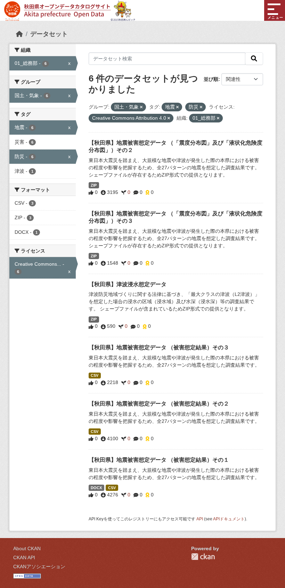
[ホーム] (19, 34)
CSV (94, 375)
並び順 (211, 79)
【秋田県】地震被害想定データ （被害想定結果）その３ (159, 347)
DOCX (96, 488)
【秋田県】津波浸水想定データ (127, 284)
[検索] (254, 58)
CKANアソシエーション (39, 566)
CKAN (203, 556)
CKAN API (24, 557)
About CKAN (27, 548)
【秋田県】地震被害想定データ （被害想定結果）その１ (159, 460)
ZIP (94, 185)
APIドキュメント (229, 519)
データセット (49, 34)
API (199, 519)
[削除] (141, 107)
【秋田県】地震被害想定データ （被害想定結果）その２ (159, 404)
